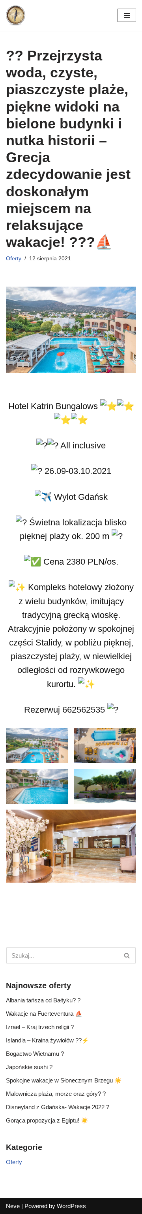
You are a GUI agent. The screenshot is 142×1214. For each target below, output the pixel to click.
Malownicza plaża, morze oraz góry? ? (56, 1093)
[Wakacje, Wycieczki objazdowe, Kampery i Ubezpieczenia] (16, 15)
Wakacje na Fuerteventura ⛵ (44, 1013)
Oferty (13, 258)
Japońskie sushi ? (29, 1067)
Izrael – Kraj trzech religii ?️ (40, 1027)
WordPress (71, 1206)
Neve (13, 1206)
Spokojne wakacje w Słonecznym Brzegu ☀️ (64, 1080)
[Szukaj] (127, 955)
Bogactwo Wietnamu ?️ (35, 1053)
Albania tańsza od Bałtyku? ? (43, 1000)
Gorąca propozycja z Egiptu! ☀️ (47, 1120)
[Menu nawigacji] (127, 15)
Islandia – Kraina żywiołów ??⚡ (47, 1040)
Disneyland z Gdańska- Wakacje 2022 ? (57, 1107)
